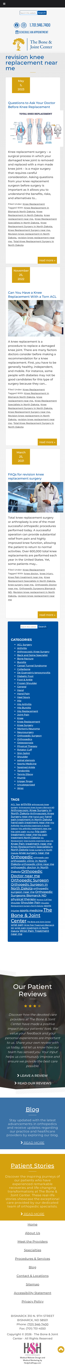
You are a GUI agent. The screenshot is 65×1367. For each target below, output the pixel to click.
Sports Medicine (26, 763)
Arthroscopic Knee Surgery (33, 651)
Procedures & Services (32, 1259)
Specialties (32, 1250)
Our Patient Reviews (32, 990)
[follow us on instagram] (23, 25)
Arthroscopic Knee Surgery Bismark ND (36, 808)
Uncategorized (26, 784)
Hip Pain (30, 832)
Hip (19, 700)
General (21, 686)
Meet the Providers (33, 1241)
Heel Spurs (23, 697)
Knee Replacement (34, 204)
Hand (20, 690)
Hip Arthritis (24, 704)
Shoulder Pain (31, 902)
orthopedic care (41, 857)
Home (32, 1224)
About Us (32, 1233)
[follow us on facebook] (16, 25)
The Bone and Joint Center (39, 922)
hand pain (38, 816)
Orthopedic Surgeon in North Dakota (29, 886)
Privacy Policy (33, 1301)
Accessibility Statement (32, 1293)
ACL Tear (15, 804)
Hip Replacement (27, 711)
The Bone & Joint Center (31, 915)
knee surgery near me (20, 584)
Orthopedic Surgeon (29, 735)
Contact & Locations (33, 1276)
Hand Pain (23, 693)
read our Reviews (34, 1083)
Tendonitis (23, 770)
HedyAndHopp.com (32, 1363)
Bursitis (21, 662)
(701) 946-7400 (37, 1324)
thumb (21, 777)
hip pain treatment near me (29, 833)
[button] (61, 1349)
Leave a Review (33, 1076)
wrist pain (17, 924)
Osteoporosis (25, 742)
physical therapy (23, 899)
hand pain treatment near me (30, 822)
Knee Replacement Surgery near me (29, 230)
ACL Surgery (24, 644)
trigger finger (25, 781)
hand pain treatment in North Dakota (31, 818)
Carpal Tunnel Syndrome (32, 665)
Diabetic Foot (25, 676)
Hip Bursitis (24, 707)
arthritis (26, 804)
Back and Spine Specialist (32, 655)
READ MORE (33, 1143)
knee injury (46, 573)
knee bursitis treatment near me (38, 841)
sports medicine (31, 910)
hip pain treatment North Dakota (29, 836)
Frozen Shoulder (27, 683)
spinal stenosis (26, 760)
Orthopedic (22, 856)
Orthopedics (24, 739)
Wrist (20, 788)
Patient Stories (32, 1165)
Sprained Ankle (26, 767)
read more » (47, 260)
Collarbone (23, 669)
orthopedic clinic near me (37, 864)
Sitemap (32, 1284)
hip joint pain (18, 831)
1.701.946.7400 (40, 25)
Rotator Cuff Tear (44, 900)
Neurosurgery (25, 732)
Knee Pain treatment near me (25, 577)
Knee (20, 718)
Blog (32, 1109)
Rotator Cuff (24, 749)
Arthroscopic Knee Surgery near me (32, 815)
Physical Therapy (27, 746)
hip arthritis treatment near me (34, 828)
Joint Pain (23, 714)
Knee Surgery (25, 725)
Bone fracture (25, 658)
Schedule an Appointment (33, 32)
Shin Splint (23, 753)
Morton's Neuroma (28, 728)
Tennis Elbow (25, 774)
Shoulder (22, 756)
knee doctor (31, 573)
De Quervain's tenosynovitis (33, 672)
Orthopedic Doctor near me (26, 873)
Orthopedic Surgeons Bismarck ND (32, 893)
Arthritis (22, 648)
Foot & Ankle (24, 679)
